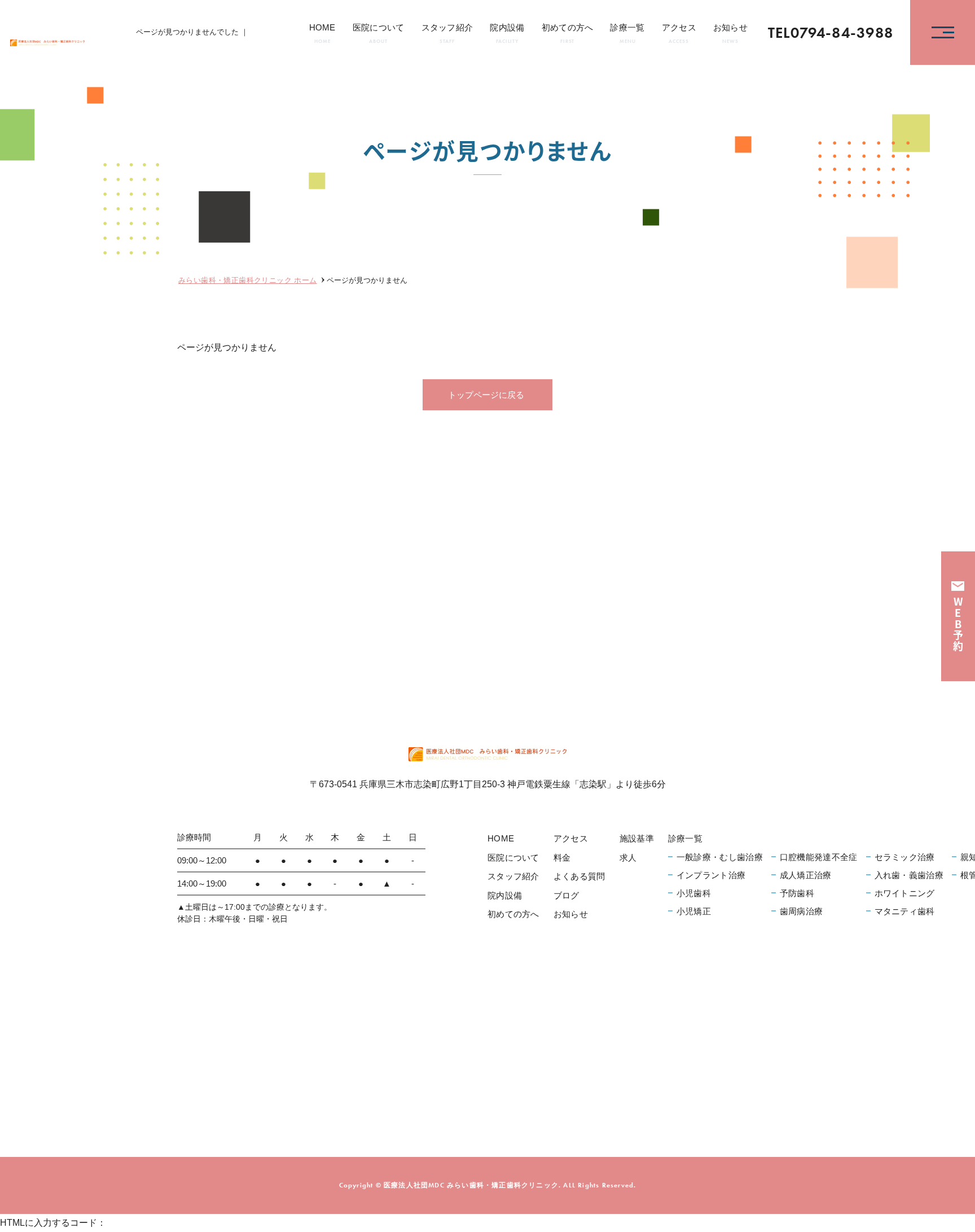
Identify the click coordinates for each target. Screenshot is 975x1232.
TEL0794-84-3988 (830, 32)
